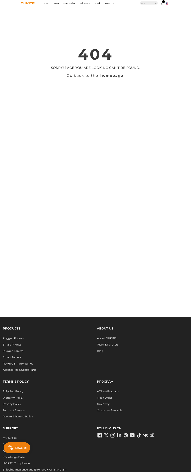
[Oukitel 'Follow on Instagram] (113, 435)
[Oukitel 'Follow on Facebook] (100, 435)
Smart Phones (12, 344)
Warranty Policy (13, 397)
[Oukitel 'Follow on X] (106, 435)
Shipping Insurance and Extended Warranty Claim (35, 469)
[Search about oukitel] (148, 3)
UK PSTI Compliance (16, 463)
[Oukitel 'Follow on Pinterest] (126, 435)
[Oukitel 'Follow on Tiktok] (139, 435)
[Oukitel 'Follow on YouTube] (132, 435)
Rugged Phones (13, 338)
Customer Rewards (109, 410)
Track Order (104, 397)
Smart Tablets (12, 357)
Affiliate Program (108, 391)
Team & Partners (107, 344)
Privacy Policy (12, 404)
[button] (167, 3)
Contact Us (10, 438)
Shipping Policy (13, 391)
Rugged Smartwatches (18, 363)
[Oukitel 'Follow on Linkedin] (119, 435)
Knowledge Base (14, 457)
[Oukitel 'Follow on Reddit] (152, 435)
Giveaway (103, 404)
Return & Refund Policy (18, 416)
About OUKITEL (107, 338)
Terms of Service (13, 410)
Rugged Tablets (13, 351)
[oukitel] (29, 3)
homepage (111, 75)
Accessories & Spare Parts (19, 369)
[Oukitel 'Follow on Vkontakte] (145, 435)
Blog (100, 351)
